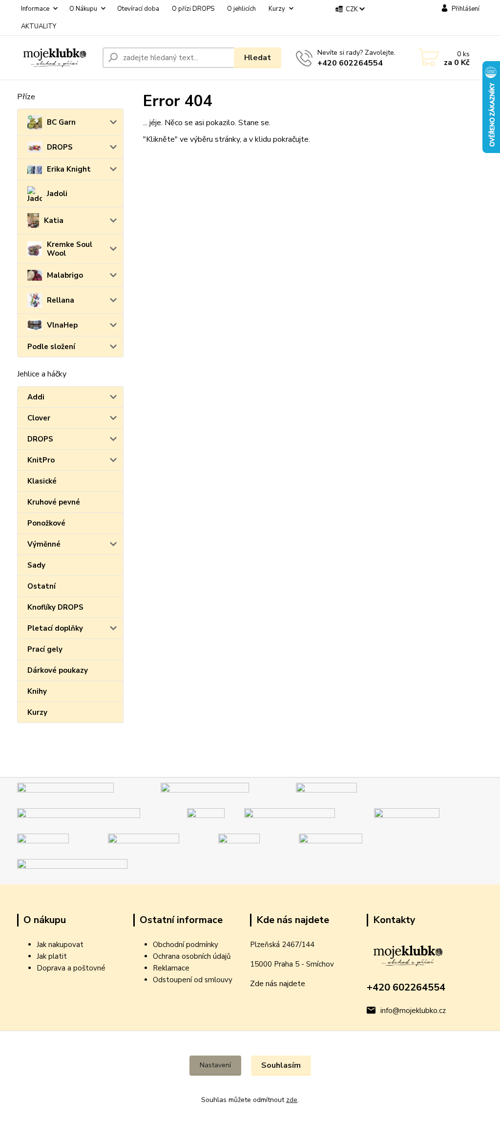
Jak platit (52, 956)
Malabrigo (65, 275)
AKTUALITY (38, 26)
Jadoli (57, 193)
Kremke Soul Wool (69, 249)
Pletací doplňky (55, 628)
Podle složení (51, 347)
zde (291, 1099)
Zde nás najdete (277, 983)
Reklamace (171, 968)
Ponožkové (46, 523)
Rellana (60, 300)
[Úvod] (56, 57)
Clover (38, 418)
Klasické (42, 481)
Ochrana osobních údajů (191, 956)
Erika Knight (69, 169)
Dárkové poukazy (57, 670)
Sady (36, 565)
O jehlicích (241, 8)
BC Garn (61, 122)
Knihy (37, 691)
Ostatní (41, 586)
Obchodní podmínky (185, 944)
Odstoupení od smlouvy (192, 980)
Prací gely (44, 649)
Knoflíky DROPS (55, 607)
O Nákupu (83, 8)
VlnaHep (62, 325)
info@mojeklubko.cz (413, 1010)
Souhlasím (281, 1065)
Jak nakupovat (60, 944)
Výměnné (44, 544)
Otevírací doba (138, 8)
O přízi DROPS (193, 8)
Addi (35, 397)
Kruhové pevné (53, 502)
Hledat (257, 57)
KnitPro (41, 460)
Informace (35, 8)
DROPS (60, 147)
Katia (53, 220)
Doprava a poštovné (71, 968)
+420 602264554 (350, 63)
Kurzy (277, 8)
